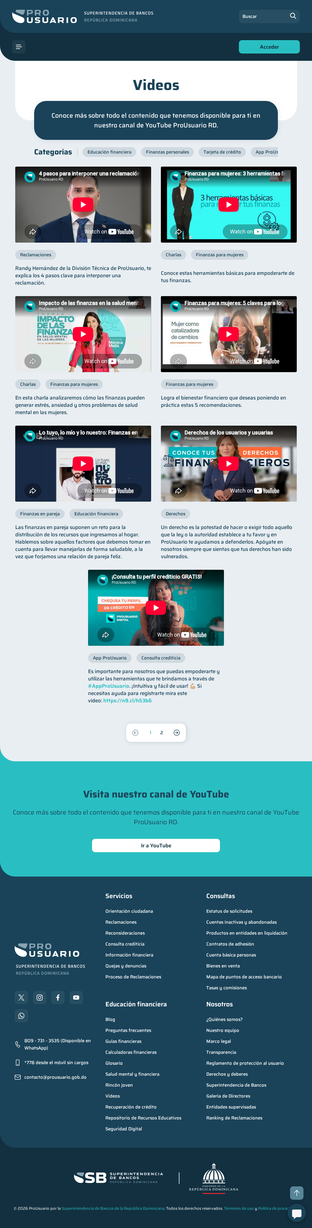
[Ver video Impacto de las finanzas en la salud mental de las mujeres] (83, 334)
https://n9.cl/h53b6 (127, 700)
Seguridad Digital (123, 1129)
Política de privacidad (277, 1208)
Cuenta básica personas (231, 955)
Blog (110, 1019)
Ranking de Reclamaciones (234, 1118)
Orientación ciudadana (129, 911)
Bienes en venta (223, 966)
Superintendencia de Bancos (236, 1085)
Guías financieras (123, 1041)
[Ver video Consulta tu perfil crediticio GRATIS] (156, 608)
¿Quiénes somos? (224, 1019)
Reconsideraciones (125, 933)
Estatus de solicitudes (229, 911)
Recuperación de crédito (131, 1107)
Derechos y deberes (227, 1074)
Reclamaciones (120, 922)
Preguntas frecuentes (128, 1030)
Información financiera (129, 955)
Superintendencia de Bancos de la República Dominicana (113, 1208)
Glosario (114, 1063)
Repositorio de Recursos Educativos (143, 1118)
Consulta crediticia (124, 944)
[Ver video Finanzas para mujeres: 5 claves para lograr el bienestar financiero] (229, 334)
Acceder (268, 48)
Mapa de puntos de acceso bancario (244, 977)
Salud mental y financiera (132, 1074)
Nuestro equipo (222, 1030)
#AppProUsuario (108, 686)
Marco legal (218, 1041)
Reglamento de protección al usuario (245, 1063)
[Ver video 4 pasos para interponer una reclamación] (83, 205)
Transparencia (221, 1052)
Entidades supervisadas (231, 1107)
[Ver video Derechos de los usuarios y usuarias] (229, 464)
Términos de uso (239, 1208)
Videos (112, 1096)
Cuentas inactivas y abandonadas (241, 922)
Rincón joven (119, 1085)
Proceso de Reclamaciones (133, 977)
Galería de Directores (228, 1096)
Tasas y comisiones (226, 987)
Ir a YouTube (156, 845)
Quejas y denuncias (125, 966)
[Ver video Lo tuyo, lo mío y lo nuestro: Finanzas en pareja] (83, 464)
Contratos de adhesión (230, 944)
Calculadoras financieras (131, 1052)
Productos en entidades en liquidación (246, 933)
